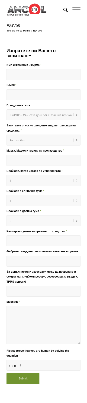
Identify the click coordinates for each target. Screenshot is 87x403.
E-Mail (11, 85)
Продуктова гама (18, 105)
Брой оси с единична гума (25, 191)
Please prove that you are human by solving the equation (37, 353)
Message (13, 302)
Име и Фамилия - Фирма (24, 65)
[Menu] (74, 9)
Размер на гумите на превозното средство (36, 231)
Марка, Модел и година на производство (35, 151)
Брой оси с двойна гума (23, 211)
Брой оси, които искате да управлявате (34, 171)
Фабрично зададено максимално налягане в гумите (42, 251)
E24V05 (13, 25)
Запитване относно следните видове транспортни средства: (41, 127)
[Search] (63, 9)
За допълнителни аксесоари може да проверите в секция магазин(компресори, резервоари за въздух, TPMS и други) (42, 277)
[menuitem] (63, 9)
